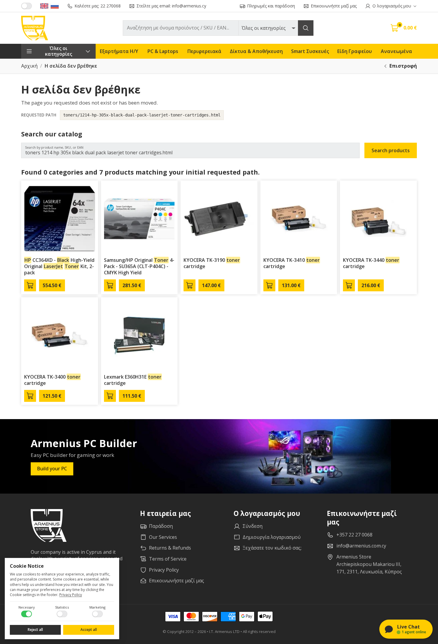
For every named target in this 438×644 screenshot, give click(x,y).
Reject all (35, 629)
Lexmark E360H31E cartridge (132, 380)
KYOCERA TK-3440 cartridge (371, 263)
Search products (391, 150)
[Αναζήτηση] (305, 28)
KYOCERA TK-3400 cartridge (52, 380)
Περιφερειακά (204, 51)
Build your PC (52, 468)
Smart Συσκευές (310, 51)
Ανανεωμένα (396, 51)
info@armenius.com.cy (361, 545)
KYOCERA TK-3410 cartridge (291, 263)
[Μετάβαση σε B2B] (26, 6)
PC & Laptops (162, 51)
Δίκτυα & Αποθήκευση (256, 51)
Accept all (88, 629)
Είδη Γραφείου (354, 51)
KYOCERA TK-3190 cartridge (212, 263)
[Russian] (55, 6)
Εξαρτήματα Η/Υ (119, 51)
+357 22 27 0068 (354, 534)
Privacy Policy (70, 594)
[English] (44, 6)
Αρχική (29, 66)
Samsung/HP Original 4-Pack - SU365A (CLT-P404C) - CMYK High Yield (139, 266)
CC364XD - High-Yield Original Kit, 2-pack (59, 266)
